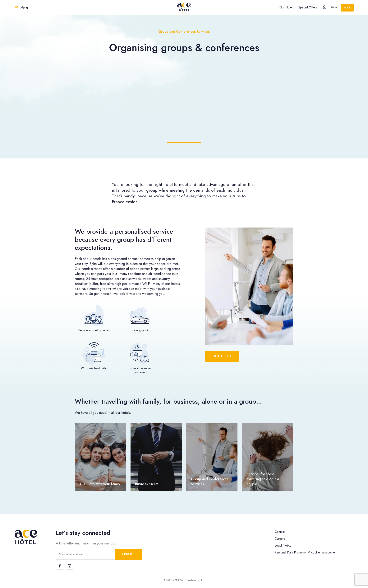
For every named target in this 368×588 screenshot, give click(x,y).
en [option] (332, 7)
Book (347, 7)
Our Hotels (286, 7)
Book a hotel (222, 356)
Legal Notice (283, 545)
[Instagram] (69, 566)
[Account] (324, 7)
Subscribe (128, 554)
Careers (280, 538)
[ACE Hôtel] (184, 8)
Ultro (202, 580)
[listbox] (334, 7)
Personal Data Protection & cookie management (306, 552)
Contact (280, 531)
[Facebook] (59, 566)
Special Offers (307, 7)
